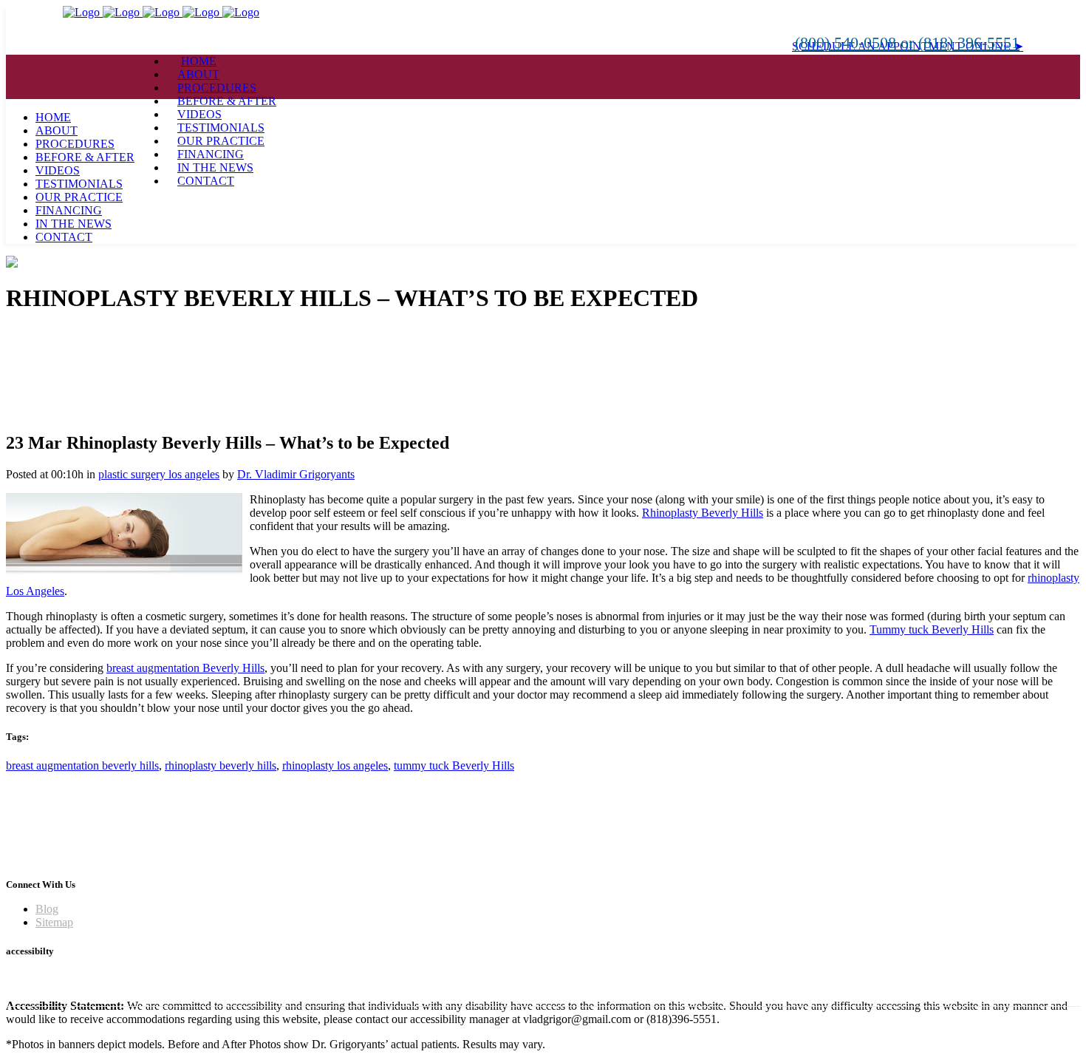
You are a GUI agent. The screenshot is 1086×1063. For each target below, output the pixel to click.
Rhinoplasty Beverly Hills (702, 512)
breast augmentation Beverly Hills (185, 668)
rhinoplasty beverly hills (220, 765)
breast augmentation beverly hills (82, 765)
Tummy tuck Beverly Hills (932, 629)
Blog (46, 909)
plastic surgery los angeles (158, 474)
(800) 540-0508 (848, 42)
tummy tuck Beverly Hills (454, 765)
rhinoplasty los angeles (335, 765)
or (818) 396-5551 (960, 42)
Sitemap (54, 922)
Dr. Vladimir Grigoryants (296, 474)
